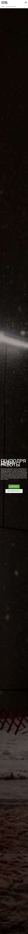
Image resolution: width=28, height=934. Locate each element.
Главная (2, 6)
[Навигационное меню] (26, 2)
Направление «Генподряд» (11, 6)
